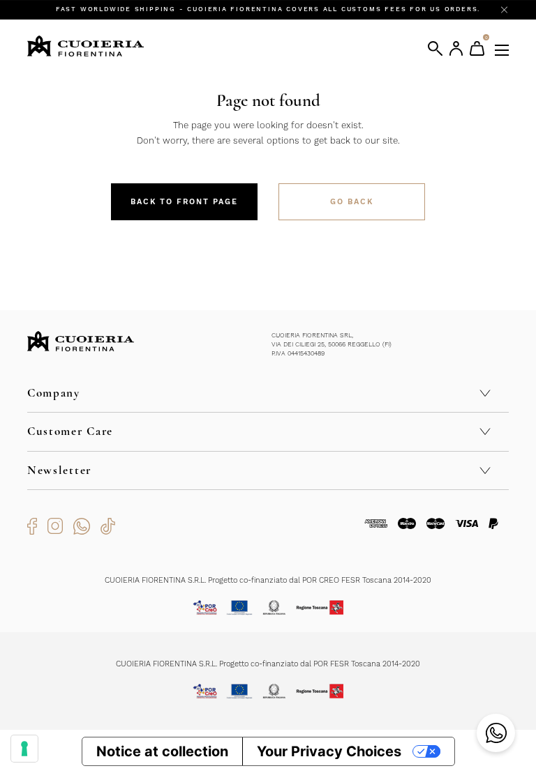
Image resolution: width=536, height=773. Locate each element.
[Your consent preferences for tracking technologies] (24, 748)
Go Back (351, 201)
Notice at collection (162, 751)
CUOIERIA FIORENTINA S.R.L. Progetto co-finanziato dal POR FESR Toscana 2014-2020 (268, 663)
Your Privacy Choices (329, 751)
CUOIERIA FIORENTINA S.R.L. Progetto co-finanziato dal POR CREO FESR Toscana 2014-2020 (268, 580)
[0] (477, 48)
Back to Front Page (184, 201)
